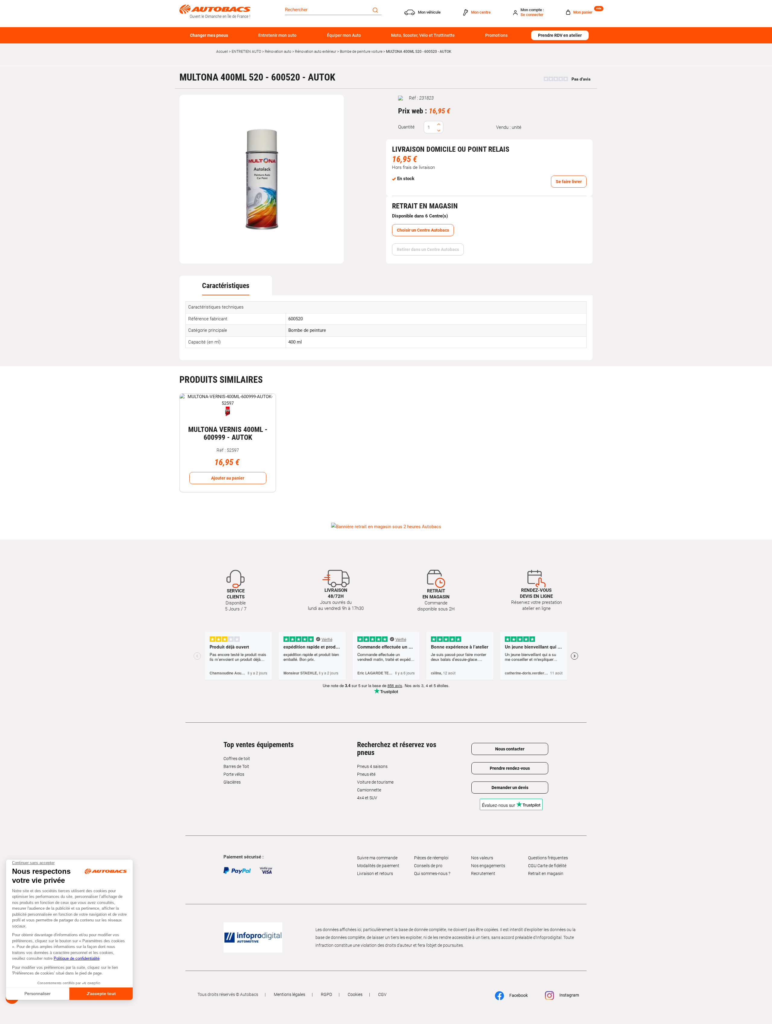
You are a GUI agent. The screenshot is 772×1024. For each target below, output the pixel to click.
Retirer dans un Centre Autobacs (428, 249)
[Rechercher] (375, 9)
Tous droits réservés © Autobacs (228, 994)
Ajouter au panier (227, 478)
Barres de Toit (236, 766)
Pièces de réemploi (431, 857)
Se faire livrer (569, 181)
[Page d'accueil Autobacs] (214, 11)
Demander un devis (510, 787)
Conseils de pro (428, 865)
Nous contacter (509, 749)
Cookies (355, 994)
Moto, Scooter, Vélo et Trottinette (423, 35)
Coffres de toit (236, 758)
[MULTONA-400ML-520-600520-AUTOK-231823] (261, 179)
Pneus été (366, 774)
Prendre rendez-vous (510, 768)
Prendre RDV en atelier (560, 35)
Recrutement (483, 873)
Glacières (232, 782)
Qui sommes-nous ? (432, 873)
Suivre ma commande (377, 857)
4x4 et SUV (367, 797)
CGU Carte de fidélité (547, 865)
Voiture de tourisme (375, 782)
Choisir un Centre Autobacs (423, 230)
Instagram (568, 995)
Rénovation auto (278, 51)
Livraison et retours (375, 873)
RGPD (326, 994)
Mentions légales (289, 994)
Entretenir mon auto (277, 35)
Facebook (518, 995)
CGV (382, 994)
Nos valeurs (482, 857)
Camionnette (369, 790)
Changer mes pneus (209, 35)
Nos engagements (488, 865)
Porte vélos (233, 774)
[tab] (225, 286)
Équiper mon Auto (344, 35)
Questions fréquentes (548, 857)
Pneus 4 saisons (372, 766)
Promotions (496, 35)
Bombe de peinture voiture (361, 51)
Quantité (406, 127)
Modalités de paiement (378, 865)
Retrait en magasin (545, 873)
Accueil (222, 51)
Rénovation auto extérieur (315, 51)
